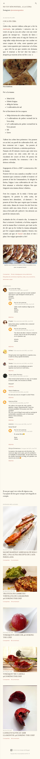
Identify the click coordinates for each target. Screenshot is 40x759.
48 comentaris (15, 738)
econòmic (32, 276)
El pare (11, 321)
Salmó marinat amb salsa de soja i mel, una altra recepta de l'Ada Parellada (20, 554)
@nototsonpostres (17, 10)
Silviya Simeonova (14, 448)
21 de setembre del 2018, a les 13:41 (18, 376)
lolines (11, 350)
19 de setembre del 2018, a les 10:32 (23, 321)
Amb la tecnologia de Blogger (21, 750)
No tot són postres (20, 302)
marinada (6, 29)
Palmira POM (13, 401)
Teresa (11, 363)
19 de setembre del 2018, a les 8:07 (18, 290)
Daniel (20, 234)
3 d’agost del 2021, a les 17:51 (29, 448)
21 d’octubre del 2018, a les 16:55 (23, 431)
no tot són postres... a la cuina (17, 7)
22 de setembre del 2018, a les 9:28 (18, 392)
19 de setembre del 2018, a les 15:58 (23, 350)
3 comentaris (14, 560)
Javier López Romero (15, 374)
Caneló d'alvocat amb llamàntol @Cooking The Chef (19, 734)
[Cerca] (36, 3)
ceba (24, 276)
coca (27, 276)
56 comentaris (15, 640)
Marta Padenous (14, 390)
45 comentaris (15, 679)
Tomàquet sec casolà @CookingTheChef (14, 675)
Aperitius (19, 276)
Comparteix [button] (6, 274)
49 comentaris (15, 601)
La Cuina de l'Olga (14, 289)
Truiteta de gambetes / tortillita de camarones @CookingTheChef (16, 596)
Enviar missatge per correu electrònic (21, 274)
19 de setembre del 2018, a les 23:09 (23, 363)
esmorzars (6, 279)
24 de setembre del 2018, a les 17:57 (19, 403)
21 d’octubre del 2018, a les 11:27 (23, 424)
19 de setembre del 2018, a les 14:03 (24, 304)
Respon (11, 317)
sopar (11, 279)
